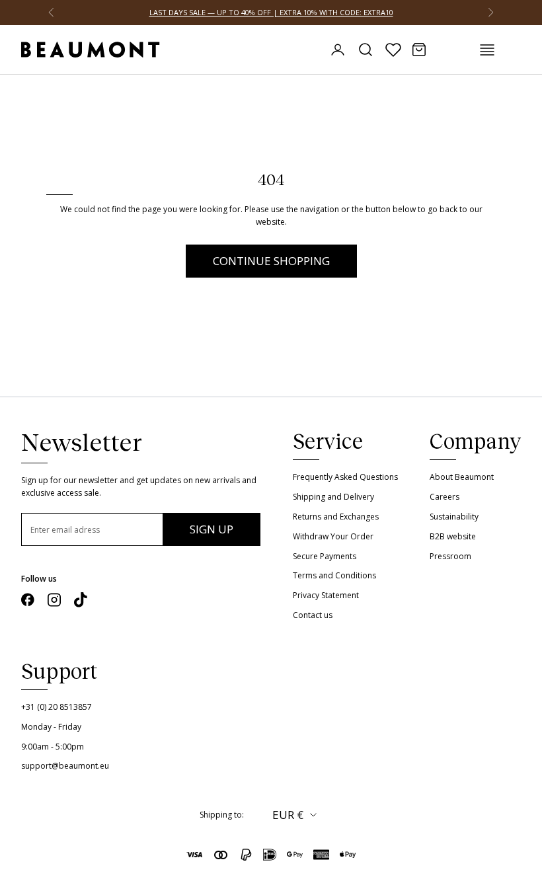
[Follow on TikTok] (80, 599)
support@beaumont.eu (65, 765)
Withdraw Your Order (333, 536)
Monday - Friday (51, 726)
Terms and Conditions (334, 575)
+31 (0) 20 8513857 (56, 707)
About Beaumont (462, 477)
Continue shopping (271, 260)
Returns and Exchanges (336, 516)
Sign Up (211, 529)
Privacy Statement (326, 595)
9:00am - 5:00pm (52, 746)
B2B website (453, 536)
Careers (444, 496)
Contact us (312, 615)
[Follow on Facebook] (27, 599)
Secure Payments (324, 556)
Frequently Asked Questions (345, 477)
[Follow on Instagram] (54, 599)
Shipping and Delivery (333, 496)
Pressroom (450, 556)
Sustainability (454, 516)
